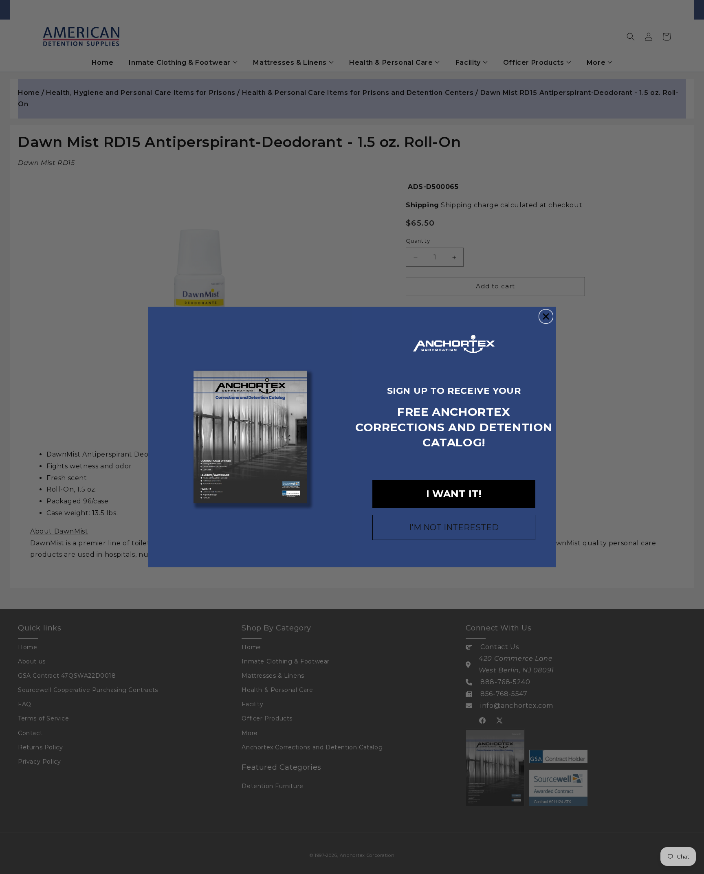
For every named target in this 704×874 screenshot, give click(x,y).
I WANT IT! (454, 494)
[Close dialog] (545, 316)
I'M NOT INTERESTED (454, 527)
